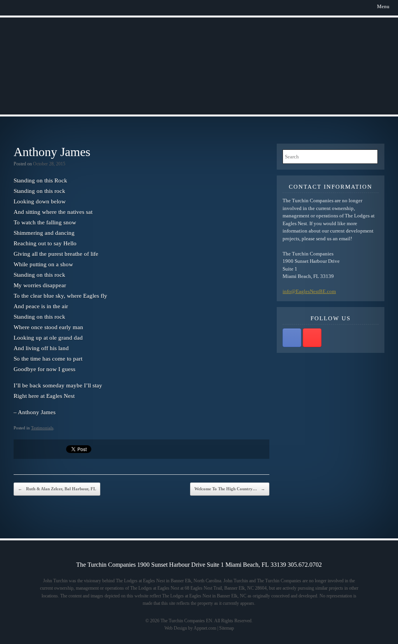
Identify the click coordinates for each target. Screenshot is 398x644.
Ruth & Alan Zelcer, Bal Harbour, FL (57, 488)
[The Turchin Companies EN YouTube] (312, 337)
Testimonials (42, 427)
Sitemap (226, 628)
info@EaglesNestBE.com (309, 291)
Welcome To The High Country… (229, 488)
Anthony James (52, 152)
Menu (383, 6)
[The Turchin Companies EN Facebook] (292, 337)
